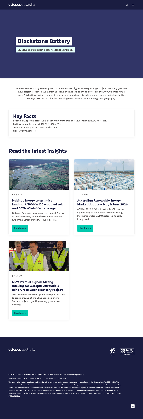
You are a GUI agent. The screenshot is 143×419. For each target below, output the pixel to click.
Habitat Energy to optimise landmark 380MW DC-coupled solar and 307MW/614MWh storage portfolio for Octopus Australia (38, 204)
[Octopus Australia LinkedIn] (132, 406)
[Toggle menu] (132, 4)
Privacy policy (34, 378)
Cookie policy (48, 378)
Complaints (61, 378)
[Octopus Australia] (21, 4)
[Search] (127, 4)
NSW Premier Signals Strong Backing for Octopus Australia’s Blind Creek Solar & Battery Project (37, 286)
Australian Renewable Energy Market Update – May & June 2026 (102, 202)
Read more (20, 228)
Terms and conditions (17, 378)
